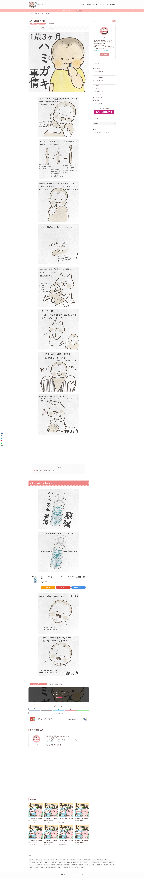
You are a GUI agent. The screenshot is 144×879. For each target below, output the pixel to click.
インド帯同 (38, 864)
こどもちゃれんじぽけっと (108, 862)
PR (68, 862)
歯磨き (56, 684)
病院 (42, 867)
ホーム (81, 874)
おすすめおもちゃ (99, 77)
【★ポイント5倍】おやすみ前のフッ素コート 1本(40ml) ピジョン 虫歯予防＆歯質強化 (63, 578)
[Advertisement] (59, 449)
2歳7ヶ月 (32, 862)
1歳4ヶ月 (65, 859)
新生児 (112, 864)
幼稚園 (92, 864)
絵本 (60, 867)
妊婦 (81, 864)
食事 (83, 867)
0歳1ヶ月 (32, 859)
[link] (47, 745)
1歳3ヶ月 (51, 684)
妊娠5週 (59, 864)
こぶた (36, 744)
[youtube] (60, 745)
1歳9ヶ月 (79, 859)
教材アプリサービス (99, 71)
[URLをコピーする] (2, 446)
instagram (104, 54)
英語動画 (97, 74)
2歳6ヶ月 (107, 859)
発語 (48, 867)
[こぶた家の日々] (36, 4)
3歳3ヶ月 (40, 862)
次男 (31, 867)
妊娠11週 (66, 864)
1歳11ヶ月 (87, 859)
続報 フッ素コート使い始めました (45, 470)
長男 (61, 684)
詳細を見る (79, 10)
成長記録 (97, 88)
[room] (57, 745)
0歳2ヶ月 (39, 859)
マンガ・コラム (42, 23)
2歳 (93, 859)
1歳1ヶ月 (58, 859)
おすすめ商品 (84, 862)
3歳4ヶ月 (47, 862)
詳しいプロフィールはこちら (54, 741)
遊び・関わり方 (98, 94)
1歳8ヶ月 (72, 859)
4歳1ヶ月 (62, 862)
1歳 (52, 859)
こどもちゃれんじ (99, 103)
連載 (66, 867)
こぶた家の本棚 (98, 97)
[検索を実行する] (114, 21)
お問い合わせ (64, 874)
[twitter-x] (52, 745)
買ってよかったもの (99, 91)
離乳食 (77, 867)
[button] (34, 709)
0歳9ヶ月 (46, 859)
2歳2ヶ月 (100, 859)
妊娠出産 (97, 85)
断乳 (106, 864)
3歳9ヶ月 (55, 862)
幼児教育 (97, 100)
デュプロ (46, 864)
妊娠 (53, 864)
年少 (86, 864)
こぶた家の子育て (34, 23)
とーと (31, 864)
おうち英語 (97, 68)
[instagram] (55, 745)
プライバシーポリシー (73, 874)
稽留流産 (54, 867)
